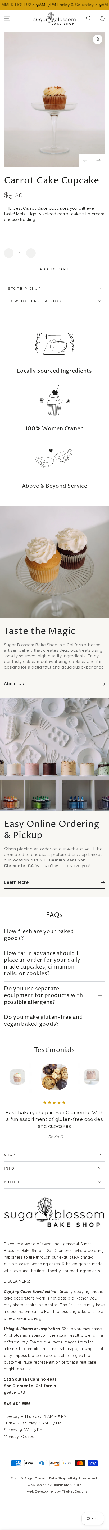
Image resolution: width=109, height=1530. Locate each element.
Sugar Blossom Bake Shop (45, 1478)
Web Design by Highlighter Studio (54, 1485)
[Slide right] (98, 160)
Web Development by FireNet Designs (57, 1491)
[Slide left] (85, 160)
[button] (88, 18)
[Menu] (7, 18)
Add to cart (54, 269)
